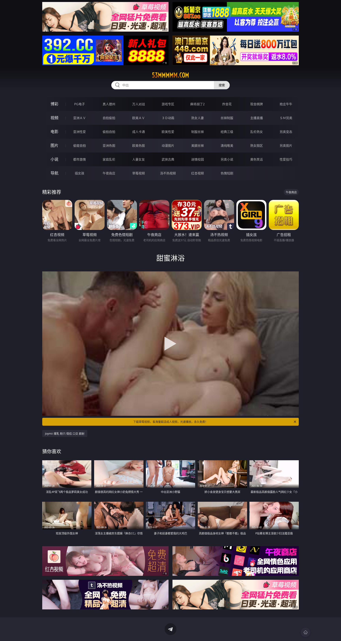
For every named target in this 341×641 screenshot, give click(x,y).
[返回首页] (305, 632)
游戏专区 (168, 104)
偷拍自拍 (109, 132)
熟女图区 (256, 145)
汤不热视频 (168, 173)
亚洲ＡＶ (79, 118)
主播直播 (256, 118)
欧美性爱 (168, 132)
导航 (54, 173)
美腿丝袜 (197, 145)
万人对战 (138, 104)
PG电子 (79, 104)
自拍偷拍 (109, 118)
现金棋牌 (256, 104)
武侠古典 (168, 159)
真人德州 (109, 104)
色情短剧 (227, 173)
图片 (54, 145)
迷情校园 (197, 159)
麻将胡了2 (197, 104)
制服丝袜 (197, 132)
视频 (54, 117)
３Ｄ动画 (168, 118)
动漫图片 (168, 145)
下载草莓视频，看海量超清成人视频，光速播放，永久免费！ (170, 422)
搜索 (222, 85)
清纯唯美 (227, 145)
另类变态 (286, 132)
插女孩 (79, 173)
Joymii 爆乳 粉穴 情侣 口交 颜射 (64, 433)
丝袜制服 (227, 118)
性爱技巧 (286, 159)
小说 (54, 159)
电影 (54, 131)
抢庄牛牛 (286, 104)
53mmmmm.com (170, 75)
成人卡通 (138, 132)
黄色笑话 (256, 159)
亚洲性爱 (79, 132)
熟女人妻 (197, 118)
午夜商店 (109, 173)
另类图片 (286, 145)
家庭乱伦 (109, 159)
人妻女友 (138, 159)
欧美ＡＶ (138, 118)
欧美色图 (138, 145)
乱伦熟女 (256, 132)
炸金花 (227, 104)
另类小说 (227, 159)
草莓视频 (138, 173)
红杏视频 (197, 173)
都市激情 (79, 159)
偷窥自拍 (79, 145)
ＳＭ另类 (286, 118)
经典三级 (227, 132)
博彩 (54, 104)
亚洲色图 (109, 145)
